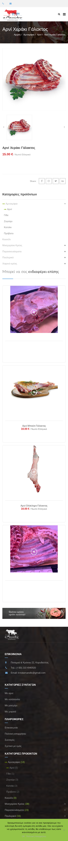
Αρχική (17, 34)
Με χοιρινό (10, 711)
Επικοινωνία (11, 727)
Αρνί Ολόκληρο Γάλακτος (34, 505)
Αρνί (39, 34)
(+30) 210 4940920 (26, 667)
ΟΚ (23, 836)
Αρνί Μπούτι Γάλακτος (34, 425)
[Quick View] (34, 312)
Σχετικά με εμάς (13, 746)
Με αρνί (9, 693)
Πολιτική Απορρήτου (36, 836)
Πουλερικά (8, 257)
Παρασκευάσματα (12, 251)
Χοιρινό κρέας (9, 263)
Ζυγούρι (8, 221)
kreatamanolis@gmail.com (32, 672)
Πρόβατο (8, 233)
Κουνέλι (6, 239)
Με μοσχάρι (11, 705)
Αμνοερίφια (28, 34)
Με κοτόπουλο (12, 699)
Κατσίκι (8, 227)
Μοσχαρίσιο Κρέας (12, 245)
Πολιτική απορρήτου (15, 733)
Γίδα (6, 215)
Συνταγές (10, 740)
